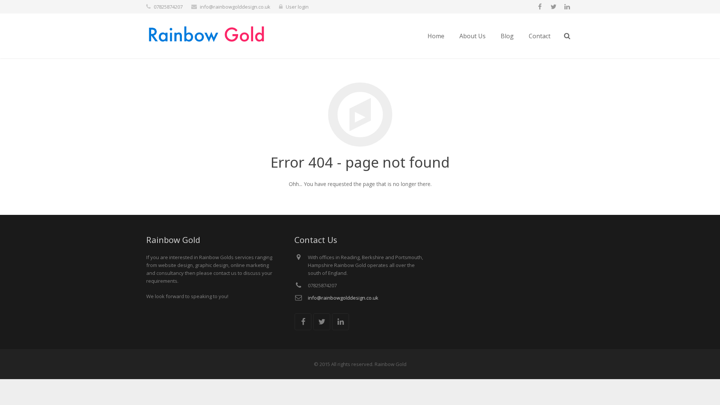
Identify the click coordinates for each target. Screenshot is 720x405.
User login (297, 6)
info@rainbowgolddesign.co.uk (235, 6)
